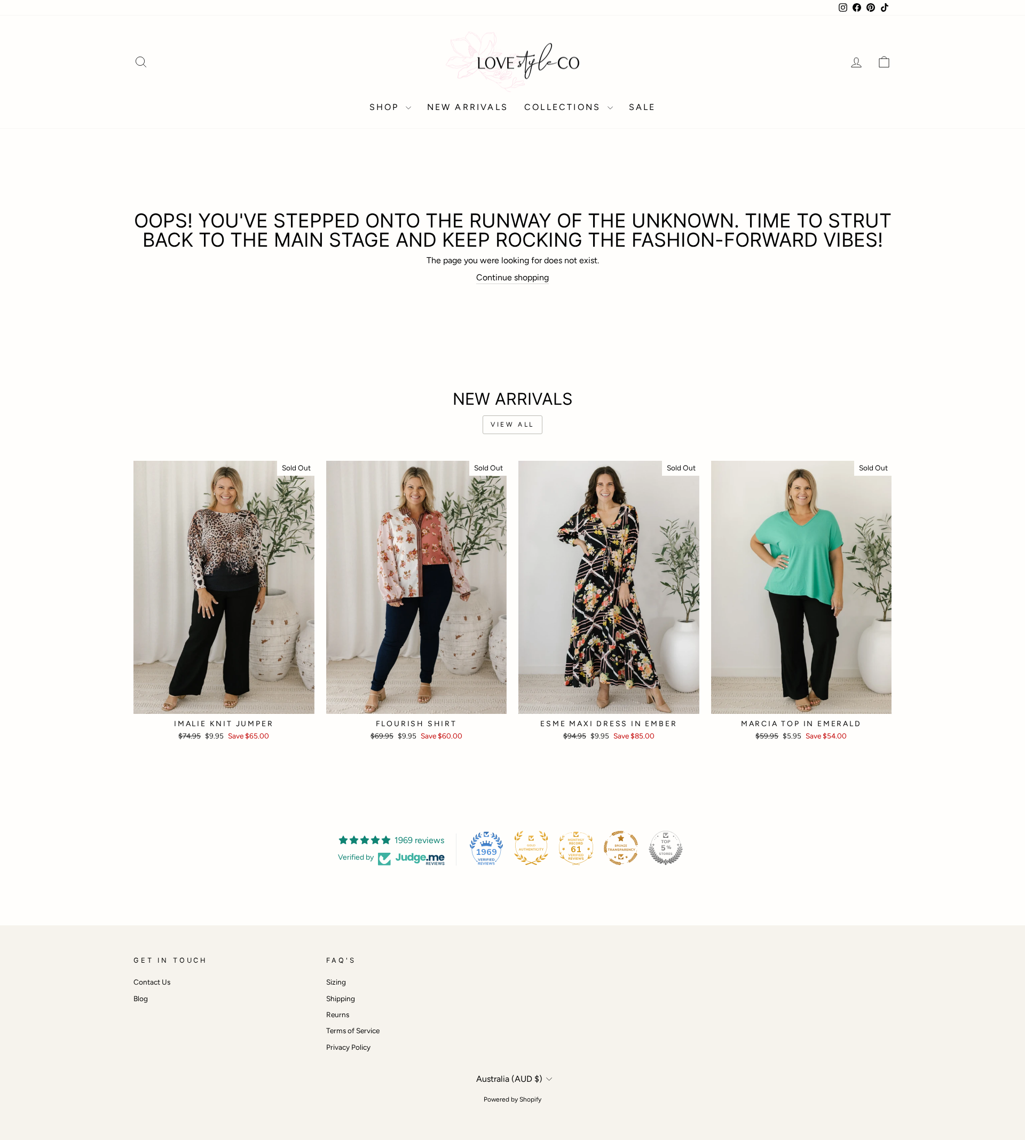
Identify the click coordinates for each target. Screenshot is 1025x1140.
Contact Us (151, 982)
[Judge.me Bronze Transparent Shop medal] (621, 848)
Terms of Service (353, 1030)
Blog (140, 998)
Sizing (336, 982)
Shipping (340, 998)
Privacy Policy (348, 1047)
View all (512, 424)
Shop (386, 107)
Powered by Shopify (512, 1099)
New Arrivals (467, 107)
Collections (564, 107)
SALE (642, 107)
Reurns (337, 1014)
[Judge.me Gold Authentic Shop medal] (531, 848)
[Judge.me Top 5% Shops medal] (666, 848)
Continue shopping (512, 277)
